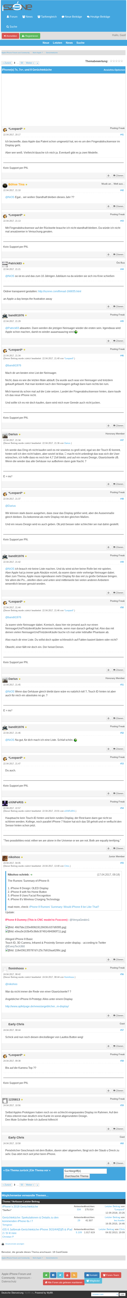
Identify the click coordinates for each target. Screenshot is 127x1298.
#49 (122, 562)
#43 (122, 221)
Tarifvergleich (48, 16)
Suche (13, 26)
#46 (122, 356)
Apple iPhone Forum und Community (15, 52)
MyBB (50, 1293)
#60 (122, 1143)
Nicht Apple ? (38, 52)
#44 (122, 269)
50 (22, 63)
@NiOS (9, 197)
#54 (122, 808)
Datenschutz (9, 1281)
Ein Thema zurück (16, 1170)
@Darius (10, 505)
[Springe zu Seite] (37, 63)
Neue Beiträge (73, 16)
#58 (122, 1061)
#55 (122, 863)
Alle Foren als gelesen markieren (64, 1282)
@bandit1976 (13, 365)
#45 (122, 321)
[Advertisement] (63, 101)
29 (79, 1220)
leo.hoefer (119, 1220)
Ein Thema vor (39, 1170)
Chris (66, 866)
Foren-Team (112, 1275)
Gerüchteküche (52, 52)
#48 (122, 499)
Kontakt (93, 1275)
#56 (122, 974)
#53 (122, 764)
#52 (122, 733)
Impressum (23, 1277)
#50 (122, 607)
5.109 (79, 1232)
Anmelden (11, 36)
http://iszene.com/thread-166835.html (59, 291)
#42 (122, 190)
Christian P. (8, 1237)
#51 (122, 685)
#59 (122, 1105)
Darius (67, 443)
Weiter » (30, 63)
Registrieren (31, 36)
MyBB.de (29, 1293)
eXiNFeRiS (69, 811)
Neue (46, 42)
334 (79, 1209)
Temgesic (7, 1225)
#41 (122, 135)
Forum (13, 16)
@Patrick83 (12, 328)
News (29, 16)
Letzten (57, 42)
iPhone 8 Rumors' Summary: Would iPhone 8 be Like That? (64, 906)
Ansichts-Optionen (114, 70)
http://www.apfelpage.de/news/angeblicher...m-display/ (37, 1006)
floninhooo (69, 977)
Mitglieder (94, 1280)
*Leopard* (69, 358)
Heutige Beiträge (100, 16)
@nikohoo (11, 984)
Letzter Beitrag (112, 1206)
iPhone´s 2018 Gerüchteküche (20, 1206)
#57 (122, 1030)
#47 (122, 440)
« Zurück (7, 63)
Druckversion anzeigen (14, 1244)
